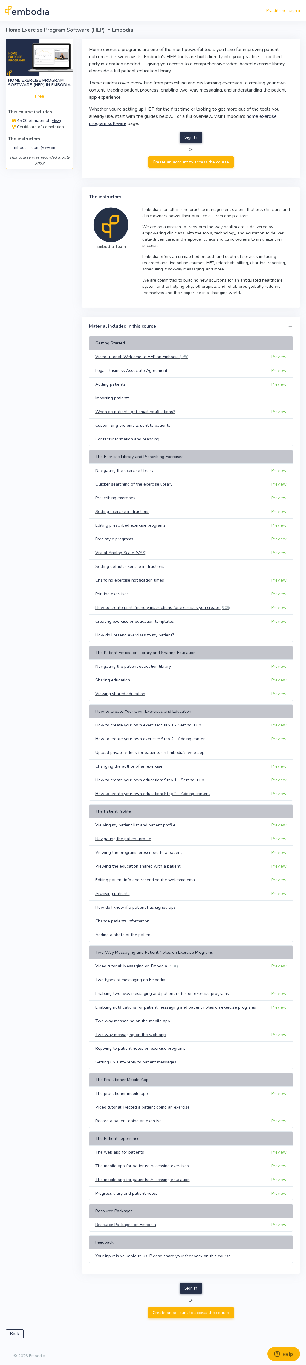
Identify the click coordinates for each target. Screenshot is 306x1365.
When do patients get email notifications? (135, 412)
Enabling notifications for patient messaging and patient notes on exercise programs (175, 1007)
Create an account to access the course (191, 162)
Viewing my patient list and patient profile (135, 825)
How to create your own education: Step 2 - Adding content (152, 794)
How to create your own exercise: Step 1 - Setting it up (148, 725)
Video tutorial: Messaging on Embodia (136, 966)
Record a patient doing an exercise (128, 1121)
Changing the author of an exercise (129, 766)
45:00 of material (38, 120)
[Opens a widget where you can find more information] (283, 1354)
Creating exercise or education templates (134, 621)
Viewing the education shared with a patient (137, 866)
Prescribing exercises (115, 498)
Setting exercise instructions (122, 511)
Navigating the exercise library (124, 470)
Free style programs (114, 539)
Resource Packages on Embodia (125, 1225)
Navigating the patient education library (133, 666)
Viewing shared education (120, 694)
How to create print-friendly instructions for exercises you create (162, 607)
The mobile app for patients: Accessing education (142, 1179)
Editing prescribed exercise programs (130, 525)
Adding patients (110, 384)
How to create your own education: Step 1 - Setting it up (149, 780)
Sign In (190, 137)
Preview (279, 357)
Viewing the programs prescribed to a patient (138, 852)
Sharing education (112, 680)
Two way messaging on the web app (130, 1035)
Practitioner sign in (284, 10)
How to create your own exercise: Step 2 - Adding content (151, 739)
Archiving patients (112, 893)
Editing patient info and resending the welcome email (146, 880)
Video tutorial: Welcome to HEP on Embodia (142, 357)
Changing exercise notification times (129, 580)
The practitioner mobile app (121, 1093)
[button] (290, 197)
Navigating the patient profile (123, 839)
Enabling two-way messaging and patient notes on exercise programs (162, 993)
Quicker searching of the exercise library (133, 484)
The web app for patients (119, 1152)
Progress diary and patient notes (126, 1193)
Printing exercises (112, 594)
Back (14, 1334)
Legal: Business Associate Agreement (131, 370)
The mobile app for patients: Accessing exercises (142, 1166)
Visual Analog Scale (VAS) (120, 553)
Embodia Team (35, 147)
